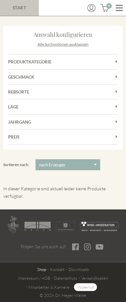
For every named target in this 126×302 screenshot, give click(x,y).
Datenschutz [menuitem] (65, 278)
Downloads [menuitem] (78, 269)
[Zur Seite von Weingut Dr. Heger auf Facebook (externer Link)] (75, 246)
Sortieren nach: (16, 164)
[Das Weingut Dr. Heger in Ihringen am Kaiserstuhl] (13, 224)
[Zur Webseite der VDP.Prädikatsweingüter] (65, 226)
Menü (119, 8)
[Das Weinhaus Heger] (37, 226)
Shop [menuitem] (41, 269)
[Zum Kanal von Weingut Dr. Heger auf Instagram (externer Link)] (99, 247)
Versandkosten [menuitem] (94, 278)
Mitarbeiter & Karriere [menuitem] (48, 287)
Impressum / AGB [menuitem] (34, 278)
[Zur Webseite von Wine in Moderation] (99, 226)
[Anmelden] (91, 8)
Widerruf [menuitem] (85, 287)
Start (19, 7)
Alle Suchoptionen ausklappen (63, 44)
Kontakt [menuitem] (57, 269)
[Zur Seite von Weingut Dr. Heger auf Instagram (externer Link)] (87, 246)
